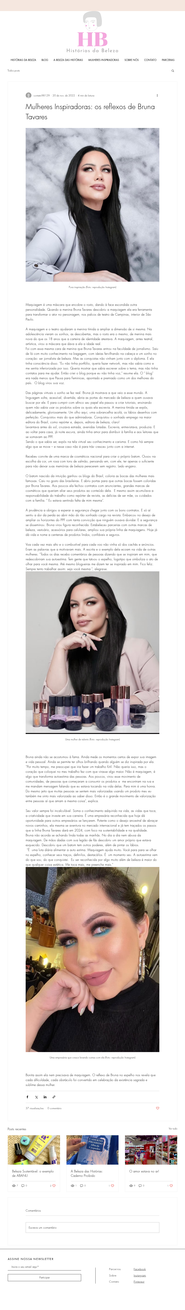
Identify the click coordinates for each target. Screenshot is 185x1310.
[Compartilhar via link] (54, 1097)
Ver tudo (173, 1128)
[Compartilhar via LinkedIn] (45, 1097)
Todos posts (14, 70)
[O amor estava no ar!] (151, 1150)
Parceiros (115, 1269)
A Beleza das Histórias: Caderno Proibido (87, 1173)
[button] (173, 70)
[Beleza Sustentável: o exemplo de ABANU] (34, 1150)
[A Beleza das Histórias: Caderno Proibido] (92, 1150)
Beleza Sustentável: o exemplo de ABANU (33, 1173)
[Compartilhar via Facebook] (27, 1097)
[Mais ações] (157, 95)
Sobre (113, 1275)
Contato (114, 1282)
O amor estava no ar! (144, 1171)
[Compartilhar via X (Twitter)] (36, 1097)
